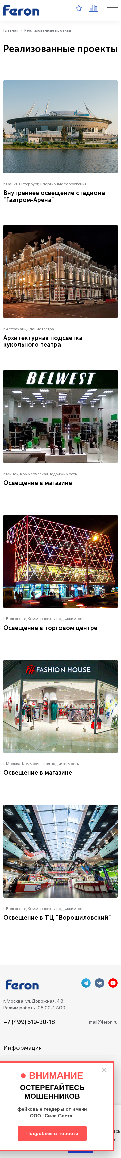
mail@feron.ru (103, 1022)
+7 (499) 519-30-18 (29, 1021)
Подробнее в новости (52, 1133)
